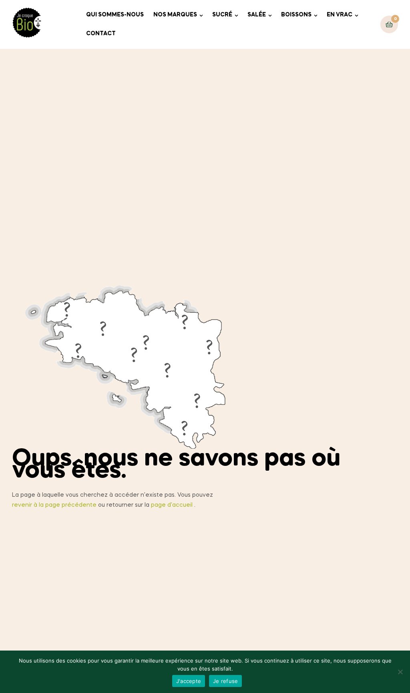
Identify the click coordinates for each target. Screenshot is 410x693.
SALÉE (256, 15)
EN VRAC (339, 15)
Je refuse (225, 681)
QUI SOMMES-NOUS (115, 15)
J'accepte (188, 681)
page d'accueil (172, 505)
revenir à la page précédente (54, 505)
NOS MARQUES (175, 15)
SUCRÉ (222, 15)
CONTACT (101, 33)
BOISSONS (296, 15)
